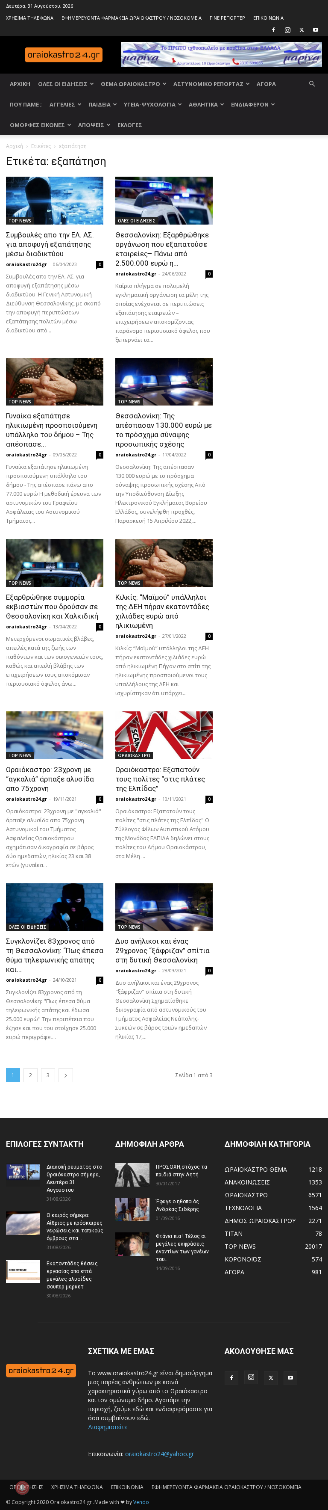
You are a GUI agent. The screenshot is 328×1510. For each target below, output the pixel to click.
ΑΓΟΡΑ (266, 84)
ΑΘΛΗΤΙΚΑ (203, 104)
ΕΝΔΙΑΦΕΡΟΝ (250, 104)
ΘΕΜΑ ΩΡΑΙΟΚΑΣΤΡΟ (130, 84)
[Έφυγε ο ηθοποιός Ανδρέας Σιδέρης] (132, 1209)
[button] (312, 84)
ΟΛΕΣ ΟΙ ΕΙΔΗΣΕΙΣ (63, 84)
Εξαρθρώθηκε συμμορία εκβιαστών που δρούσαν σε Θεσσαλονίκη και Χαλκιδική (52, 606)
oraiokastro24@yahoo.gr (159, 1454)
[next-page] (66, 1075)
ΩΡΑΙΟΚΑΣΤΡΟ (134, 755)
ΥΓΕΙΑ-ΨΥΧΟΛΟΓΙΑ (150, 104)
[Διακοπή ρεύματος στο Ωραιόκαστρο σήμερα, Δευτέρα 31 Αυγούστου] (23, 1175)
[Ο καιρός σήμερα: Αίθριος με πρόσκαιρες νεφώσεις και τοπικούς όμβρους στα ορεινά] (23, 1223)
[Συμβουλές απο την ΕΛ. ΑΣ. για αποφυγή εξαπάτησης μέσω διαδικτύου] (54, 201)
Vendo (141, 1502)
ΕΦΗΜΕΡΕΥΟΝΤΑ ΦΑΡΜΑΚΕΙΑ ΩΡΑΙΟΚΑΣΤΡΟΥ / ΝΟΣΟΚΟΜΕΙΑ (132, 18)
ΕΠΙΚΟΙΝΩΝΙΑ (268, 18)
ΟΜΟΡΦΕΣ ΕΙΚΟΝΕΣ (37, 125)
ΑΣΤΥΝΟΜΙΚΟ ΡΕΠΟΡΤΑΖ (208, 84)
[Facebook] (273, 30)
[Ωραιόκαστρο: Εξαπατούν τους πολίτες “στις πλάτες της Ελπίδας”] (164, 735)
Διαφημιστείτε (107, 1427)
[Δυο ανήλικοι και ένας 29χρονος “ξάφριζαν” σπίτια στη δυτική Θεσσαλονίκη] (164, 907)
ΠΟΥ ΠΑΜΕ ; (26, 104)
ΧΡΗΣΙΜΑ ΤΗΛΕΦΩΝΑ (29, 18)
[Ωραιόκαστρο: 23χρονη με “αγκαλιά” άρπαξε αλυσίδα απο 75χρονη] (54, 735)
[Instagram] (287, 30)
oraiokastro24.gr (26, 264)
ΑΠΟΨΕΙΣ (91, 125)
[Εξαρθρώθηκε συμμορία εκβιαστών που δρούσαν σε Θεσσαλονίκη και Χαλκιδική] (54, 563)
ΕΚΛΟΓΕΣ (129, 125)
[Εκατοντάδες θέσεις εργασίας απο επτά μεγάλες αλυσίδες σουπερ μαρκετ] (23, 1271)
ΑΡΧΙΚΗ (20, 84)
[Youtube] (315, 30)
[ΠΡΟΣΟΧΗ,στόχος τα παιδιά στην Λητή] (132, 1175)
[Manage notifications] (22, 1488)
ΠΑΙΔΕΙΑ (99, 104)
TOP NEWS (20, 221)
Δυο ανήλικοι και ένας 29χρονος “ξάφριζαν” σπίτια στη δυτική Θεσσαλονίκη (162, 950)
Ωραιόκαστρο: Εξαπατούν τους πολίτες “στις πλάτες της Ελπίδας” (160, 779)
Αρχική (14, 146)
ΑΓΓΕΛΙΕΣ (62, 104)
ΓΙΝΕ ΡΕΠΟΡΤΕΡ (227, 18)
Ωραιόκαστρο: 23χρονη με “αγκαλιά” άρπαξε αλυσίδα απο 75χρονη (50, 779)
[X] (301, 30)
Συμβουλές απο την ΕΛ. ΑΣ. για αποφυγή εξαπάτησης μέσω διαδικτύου (50, 244)
